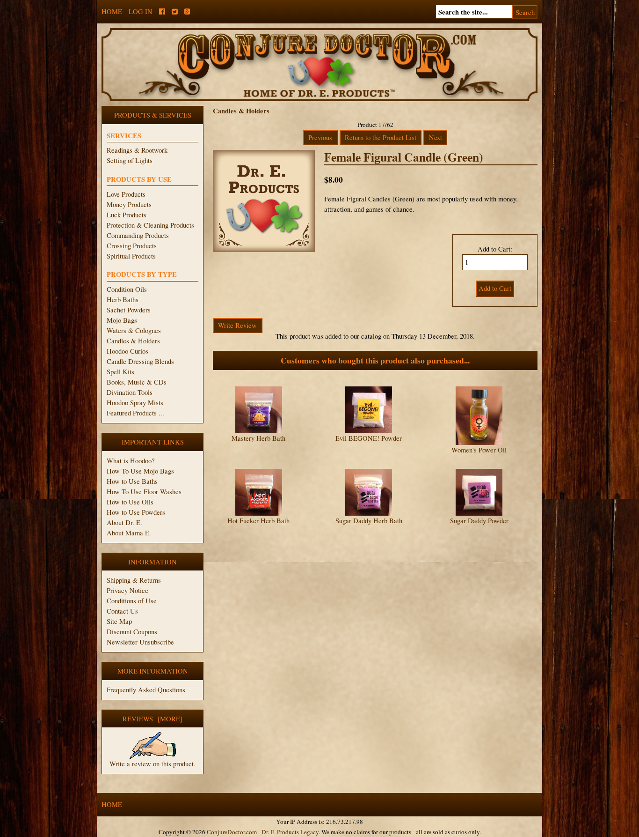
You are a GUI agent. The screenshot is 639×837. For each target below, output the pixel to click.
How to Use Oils (130, 501)
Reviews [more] (152, 718)
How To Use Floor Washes (144, 491)
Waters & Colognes (134, 330)
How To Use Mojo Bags (140, 471)
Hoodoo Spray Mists (135, 402)
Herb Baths (122, 299)
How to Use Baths (132, 481)
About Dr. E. (124, 522)
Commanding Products (138, 235)
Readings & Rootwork (137, 150)
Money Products (129, 204)
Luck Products (126, 214)
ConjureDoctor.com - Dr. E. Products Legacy (263, 832)
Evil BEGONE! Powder (368, 438)
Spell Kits (120, 371)
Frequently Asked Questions (146, 689)
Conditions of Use (132, 600)
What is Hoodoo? (131, 460)
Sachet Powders (129, 309)
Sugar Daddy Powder (479, 520)
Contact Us (122, 611)
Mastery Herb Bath (258, 438)
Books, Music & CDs (137, 382)
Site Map (119, 621)
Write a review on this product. (152, 763)
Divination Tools (129, 392)
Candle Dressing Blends (140, 361)
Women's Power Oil (479, 449)
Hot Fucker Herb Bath (258, 520)
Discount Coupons (132, 631)
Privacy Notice (127, 590)
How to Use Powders (136, 512)
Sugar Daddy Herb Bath (368, 520)
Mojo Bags (122, 320)
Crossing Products (132, 245)
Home (112, 11)
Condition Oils (127, 289)
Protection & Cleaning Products (150, 225)
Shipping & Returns (134, 580)
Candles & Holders (133, 340)
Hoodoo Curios (127, 351)
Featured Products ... (135, 412)
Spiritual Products (131, 256)
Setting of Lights (129, 160)
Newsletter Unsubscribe (140, 641)
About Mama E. (129, 532)
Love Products (126, 194)
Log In (140, 11)
